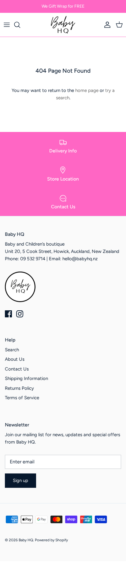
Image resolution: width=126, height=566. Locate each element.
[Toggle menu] (6, 24)
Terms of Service (22, 397)
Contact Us (17, 369)
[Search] (20, 24)
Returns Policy (19, 388)
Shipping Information (26, 378)
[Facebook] (8, 313)
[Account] (106, 24)
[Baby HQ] (63, 25)
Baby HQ (26, 540)
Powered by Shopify (51, 540)
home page (86, 90)
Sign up (20, 480)
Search (12, 349)
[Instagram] (19, 313)
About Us (14, 359)
